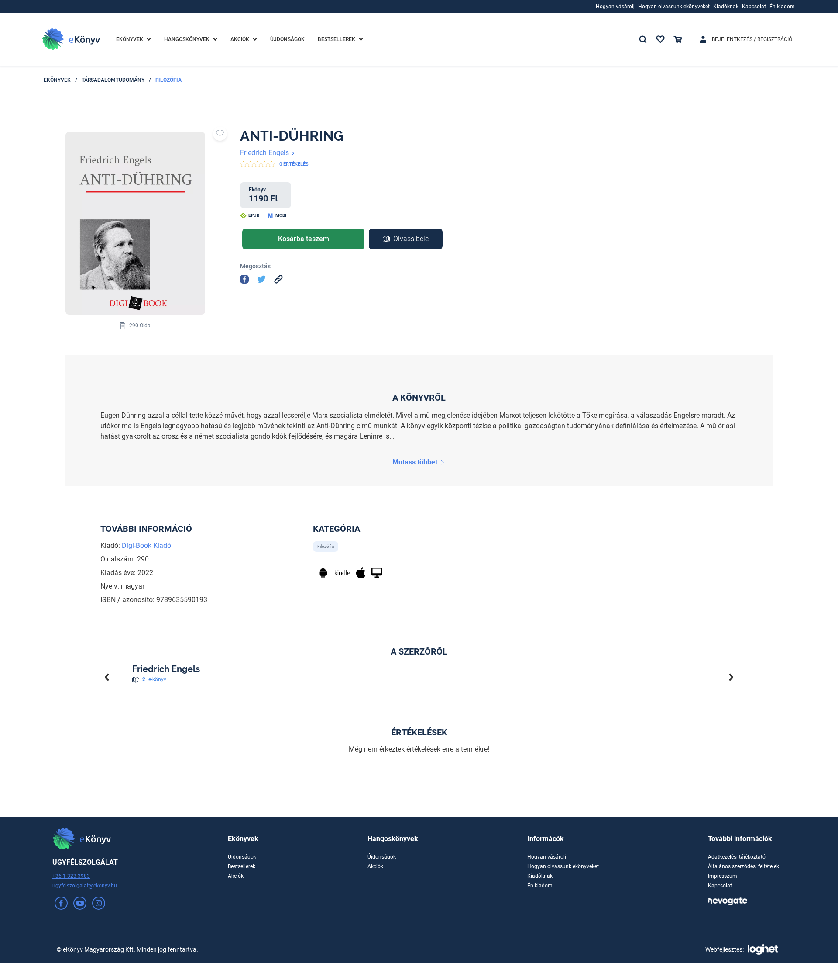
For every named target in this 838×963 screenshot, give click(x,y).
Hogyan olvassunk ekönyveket (563, 866)
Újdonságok (242, 857)
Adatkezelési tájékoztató (737, 857)
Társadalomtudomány (113, 80)
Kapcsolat (720, 886)
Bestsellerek (241, 866)
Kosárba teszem (303, 239)
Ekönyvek (57, 80)
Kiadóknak (540, 876)
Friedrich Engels (265, 153)
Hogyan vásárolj (546, 857)
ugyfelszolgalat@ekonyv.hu (84, 886)
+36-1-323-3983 (71, 876)
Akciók (236, 876)
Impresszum (722, 876)
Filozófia (168, 80)
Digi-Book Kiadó (146, 545)
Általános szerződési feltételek (743, 866)
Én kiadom (540, 886)
